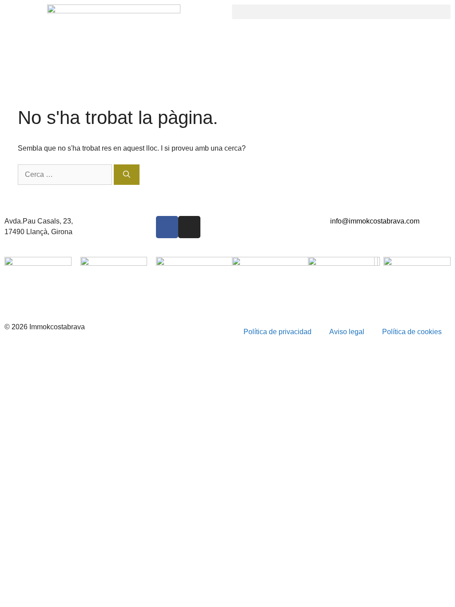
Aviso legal (346, 331)
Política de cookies (412, 331)
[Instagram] (189, 227)
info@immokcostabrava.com (374, 221)
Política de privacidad (277, 331)
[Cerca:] (66, 174)
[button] (341, 11)
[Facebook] (167, 227)
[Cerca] (127, 174)
